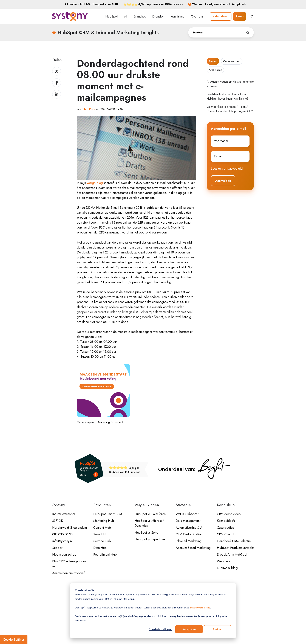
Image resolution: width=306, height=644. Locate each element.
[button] (252, 16)
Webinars (223, 561)
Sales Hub (100, 534)
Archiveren (215, 70)
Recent (213, 61)
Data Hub (100, 547)
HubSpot (111, 16)
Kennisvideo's (226, 520)
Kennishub (178, 16)
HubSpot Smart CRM (107, 514)
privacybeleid (233, 168)
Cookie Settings (13, 639)
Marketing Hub (103, 520)
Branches (140, 16)
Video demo (220, 16)
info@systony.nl (62, 541)
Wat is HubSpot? (187, 514)
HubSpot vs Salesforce (150, 514)
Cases (239, 16)
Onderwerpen (231, 61)
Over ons (197, 16)
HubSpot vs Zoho (146, 532)
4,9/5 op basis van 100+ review (160, 4)
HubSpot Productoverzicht (235, 547)
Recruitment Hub (105, 554)
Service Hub (102, 541)
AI (125, 16)
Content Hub (102, 527)
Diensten (158, 16)
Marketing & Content (110, 422)
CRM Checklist (227, 534)
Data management (188, 520)
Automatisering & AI (189, 527)
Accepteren (189, 629)
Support (57, 547)
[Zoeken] (248, 32)
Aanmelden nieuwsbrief (68, 573)
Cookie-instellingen (160, 629)
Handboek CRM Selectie (234, 541)
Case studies (225, 527)
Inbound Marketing (189, 541)
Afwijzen (217, 629)
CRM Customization (189, 534)
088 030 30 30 (62, 534)
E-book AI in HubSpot (232, 554)
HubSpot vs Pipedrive (150, 539)
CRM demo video (229, 514)
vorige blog (95, 183)
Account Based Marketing (193, 547)
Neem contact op (64, 554)
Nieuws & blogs (228, 568)
